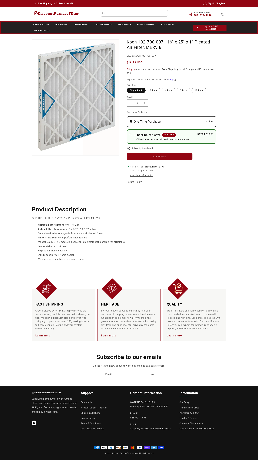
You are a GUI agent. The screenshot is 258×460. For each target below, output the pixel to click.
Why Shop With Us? (189, 413)
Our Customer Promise (92, 428)
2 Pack (153, 90)
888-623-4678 (203, 15)
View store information (141, 175)
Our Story (184, 402)
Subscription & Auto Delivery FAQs (196, 428)
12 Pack (199, 90)
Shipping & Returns (90, 413)
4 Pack (168, 90)
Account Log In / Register (94, 408)
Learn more (42, 335)
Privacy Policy (88, 418)
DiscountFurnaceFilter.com (124, 453)
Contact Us (86, 402)
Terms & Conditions (91, 423)
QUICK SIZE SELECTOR (207, 27)
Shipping (131, 69)
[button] (134, 13)
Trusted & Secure (188, 418)
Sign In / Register (217, 3)
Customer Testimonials (191, 423)
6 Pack (183, 90)
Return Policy (134, 181)
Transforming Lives (189, 408)
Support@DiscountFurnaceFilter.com (150, 428)
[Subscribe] (152, 374)
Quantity (130, 97)
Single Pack (136, 90)
